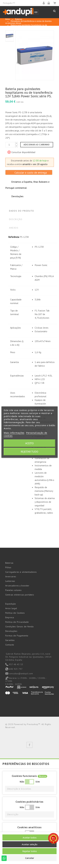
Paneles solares (13, 590)
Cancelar (29, 857)
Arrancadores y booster (17, 585)
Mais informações (14, 432)
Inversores (10, 576)
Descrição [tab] (16, 219)
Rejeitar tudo (29, 451)
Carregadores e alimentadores (21, 572)
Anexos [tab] (14, 227)
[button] (29, 789)
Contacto (9, 644)
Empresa (9, 617)
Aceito (29, 443)
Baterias (9, 563)
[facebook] (29, 745)
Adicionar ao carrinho (37, 144)
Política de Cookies (15, 613)
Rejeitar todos (29, 851)
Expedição (10, 603)
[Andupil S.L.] (18, 12)
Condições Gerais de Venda (19, 626)
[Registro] (49, 3)
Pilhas (8, 567)
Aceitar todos (29, 837)
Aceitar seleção (29, 844)
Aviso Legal (11, 608)
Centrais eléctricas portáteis (19, 594)
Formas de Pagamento (16, 635)
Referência (13, 236)
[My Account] (44, 3)
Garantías (10, 640)
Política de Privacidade (17, 622)
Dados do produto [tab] (21, 210)
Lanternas (10, 581)
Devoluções (11, 631)
